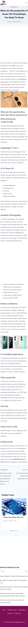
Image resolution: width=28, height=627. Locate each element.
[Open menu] (26, 3)
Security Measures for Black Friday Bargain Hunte (14, 576)
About (4, 610)
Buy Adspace (22, 610)
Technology (14, 7)
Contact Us (10, 613)
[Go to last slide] (4, 514)
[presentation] (14, 506)
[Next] (24, 514)
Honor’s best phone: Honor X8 (13, 517)
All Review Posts (12, 610)
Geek (6, 520)
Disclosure (18, 613)
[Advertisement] (14, 43)
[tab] (12, 530)
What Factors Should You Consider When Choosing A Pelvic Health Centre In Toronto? (6, 477)
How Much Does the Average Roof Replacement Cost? (22, 474)
